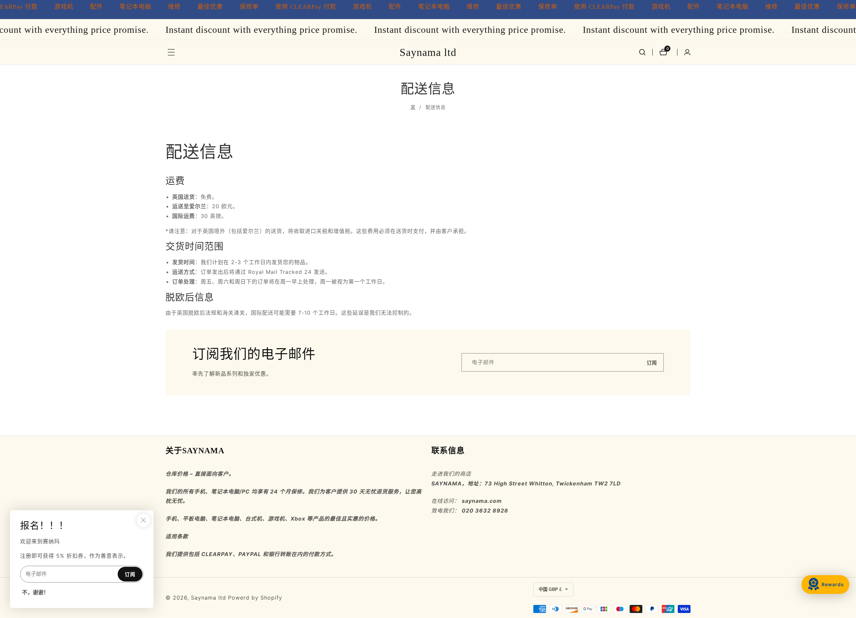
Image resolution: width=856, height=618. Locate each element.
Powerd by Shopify (255, 597)
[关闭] (143, 520)
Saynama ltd (208, 597)
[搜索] (642, 52)
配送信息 (436, 107)
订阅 (652, 362)
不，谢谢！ (35, 592)
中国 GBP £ (551, 589)
